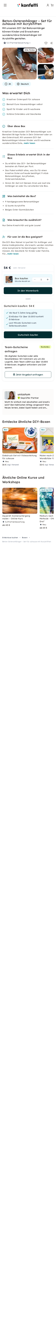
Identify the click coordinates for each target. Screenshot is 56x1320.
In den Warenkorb (28, 290)
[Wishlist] (46, 43)
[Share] (51, 43)
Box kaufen (21, 278)
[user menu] (47, 5)
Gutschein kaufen (28, 334)
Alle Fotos (30, 50)
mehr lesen (29, 143)
